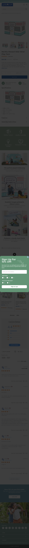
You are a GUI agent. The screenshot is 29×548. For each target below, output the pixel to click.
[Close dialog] (27, 257)
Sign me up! (14, 286)
